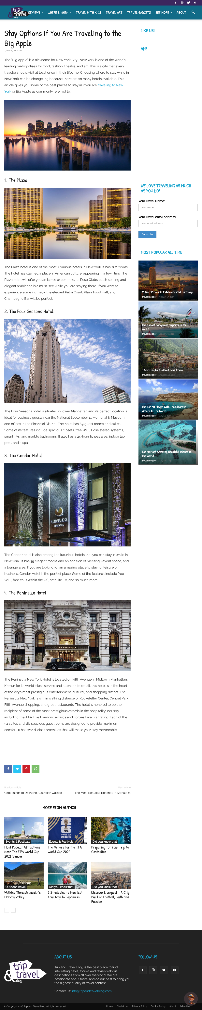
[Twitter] (189, 3)
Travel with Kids (88, 12)
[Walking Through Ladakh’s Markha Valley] (24, 875)
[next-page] (13, 910)
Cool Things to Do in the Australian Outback (34, 793)
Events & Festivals (18, 841)
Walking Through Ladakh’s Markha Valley (22, 895)
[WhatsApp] (35, 769)
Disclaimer (122, 1006)
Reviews (34, 12)
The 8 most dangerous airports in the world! (164, 327)
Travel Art (114, 12)
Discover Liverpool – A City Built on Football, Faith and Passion (110, 897)
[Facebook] (176, 3)
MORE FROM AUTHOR (59, 808)
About (181, 12)
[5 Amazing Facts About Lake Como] (168, 359)
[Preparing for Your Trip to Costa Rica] (111, 830)
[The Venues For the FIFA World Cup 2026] (67, 830)
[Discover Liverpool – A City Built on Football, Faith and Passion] (111, 875)
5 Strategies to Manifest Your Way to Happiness (65, 895)
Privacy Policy (139, 1006)
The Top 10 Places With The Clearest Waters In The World (164, 409)
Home (19, 12)
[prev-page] (6, 910)
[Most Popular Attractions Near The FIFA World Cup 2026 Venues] (24, 830)
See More (162, 12)
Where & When (58, 12)
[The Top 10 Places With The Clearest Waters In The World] (168, 399)
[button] (193, 12)
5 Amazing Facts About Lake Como (162, 370)
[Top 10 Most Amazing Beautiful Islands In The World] (168, 442)
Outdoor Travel (16, 887)
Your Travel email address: (157, 217)
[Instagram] (182, 3)
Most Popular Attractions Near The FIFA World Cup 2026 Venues (22, 852)
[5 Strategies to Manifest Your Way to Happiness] (67, 875)
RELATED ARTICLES (22, 808)
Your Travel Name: (151, 201)
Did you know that (105, 841)
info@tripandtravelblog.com (91, 991)
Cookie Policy (158, 1006)
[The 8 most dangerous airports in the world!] (168, 319)
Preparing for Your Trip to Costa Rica (110, 849)
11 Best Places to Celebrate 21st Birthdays (167, 292)
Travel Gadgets (139, 12)
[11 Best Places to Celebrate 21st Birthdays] (168, 281)
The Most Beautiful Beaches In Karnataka (103, 793)
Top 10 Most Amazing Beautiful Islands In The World (167, 454)
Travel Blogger (149, 297)
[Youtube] (195, 3)
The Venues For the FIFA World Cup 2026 (65, 849)
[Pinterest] (26, 769)
